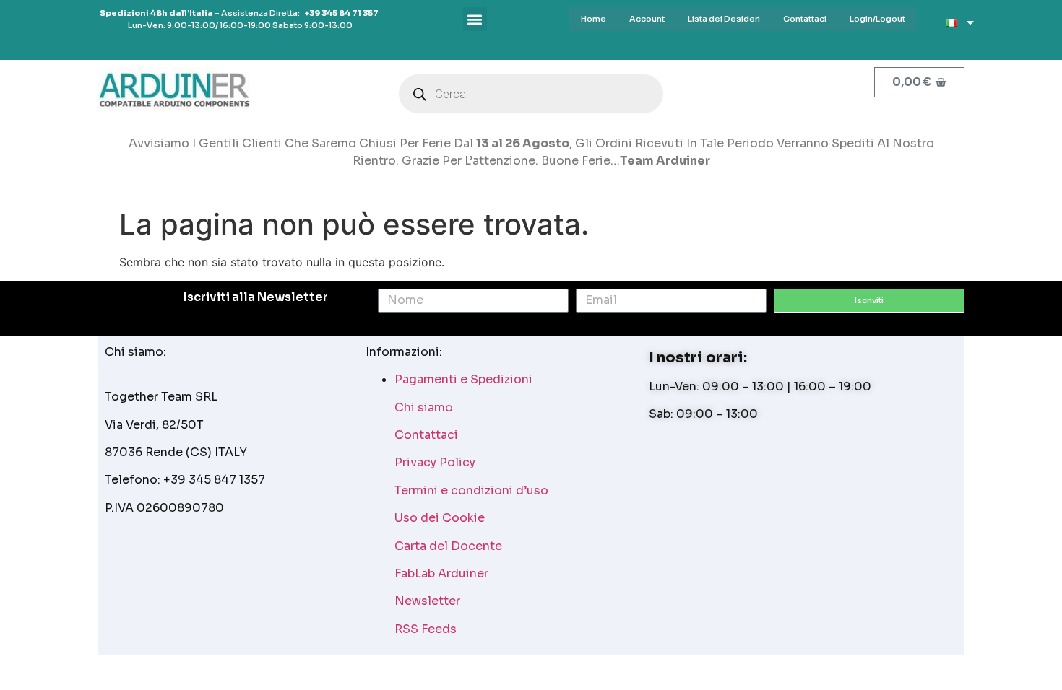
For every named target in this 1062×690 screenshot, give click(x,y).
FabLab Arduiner (441, 573)
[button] (475, 19)
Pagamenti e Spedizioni (463, 379)
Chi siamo (423, 407)
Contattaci (426, 434)
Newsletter (427, 600)
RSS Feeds (425, 629)
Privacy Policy (434, 462)
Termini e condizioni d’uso (471, 490)
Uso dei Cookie (439, 517)
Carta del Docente (448, 546)
